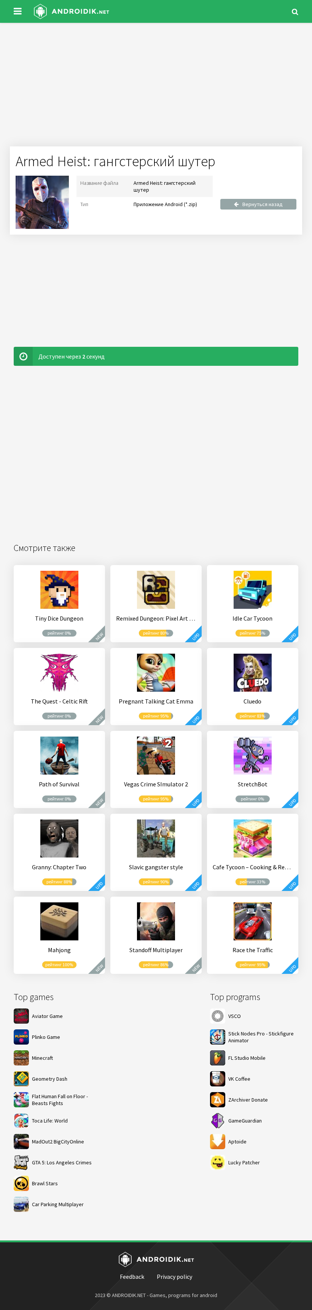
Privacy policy (174, 1276)
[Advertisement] (156, 87)
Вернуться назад (262, 204)
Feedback (132, 1276)
